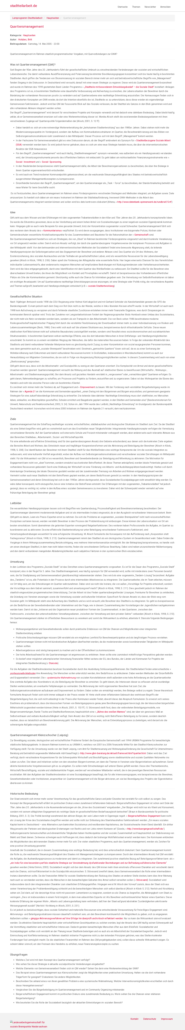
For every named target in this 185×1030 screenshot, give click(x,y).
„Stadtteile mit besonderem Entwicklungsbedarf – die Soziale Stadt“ (119, 87)
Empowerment (87, 387)
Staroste (53, 663)
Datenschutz (149, 1019)
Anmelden (165, 6)
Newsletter (150, 6)
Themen (136, 6)
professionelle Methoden (23, 673)
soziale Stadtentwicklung (101, 286)
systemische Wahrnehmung (61, 677)
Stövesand (141, 880)
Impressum (167, 1019)
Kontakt (134, 1019)
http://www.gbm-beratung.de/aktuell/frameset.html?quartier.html (113, 753)
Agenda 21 (30, 391)
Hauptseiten (53, 18)
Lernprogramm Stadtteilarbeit (27, 18)
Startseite (123, 6)
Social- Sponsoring (51, 162)
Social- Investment (25, 162)
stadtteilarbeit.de (23, 6)
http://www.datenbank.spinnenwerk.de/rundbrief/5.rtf (144, 202)
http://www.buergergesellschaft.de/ (145, 828)
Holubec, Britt (25, 39)
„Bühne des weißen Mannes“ (111, 711)
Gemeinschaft (141, 234)
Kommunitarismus (52, 230)
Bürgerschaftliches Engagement (144, 816)
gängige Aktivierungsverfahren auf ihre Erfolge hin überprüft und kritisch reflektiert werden (77, 918)
